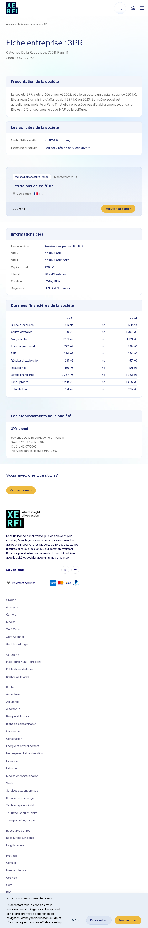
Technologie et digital (20, 805)
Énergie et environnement (22, 746)
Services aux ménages (20, 798)
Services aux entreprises (22, 790)
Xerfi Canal (13, 629)
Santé (9, 783)
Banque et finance (17, 716)
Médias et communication (22, 775)
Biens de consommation (21, 723)
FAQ (8, 892)
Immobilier (12, 761)
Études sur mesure (18, 676)
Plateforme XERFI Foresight (22, 661)
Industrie (11, 768)
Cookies (11, 877)
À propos (12, 607)
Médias (10, 621)
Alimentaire (13, 694)
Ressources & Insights (20, 837)
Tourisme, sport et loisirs (21, 812)
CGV (9, 885)
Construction (14, 738)
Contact (11, 862)
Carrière (11, 614)
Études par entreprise (29, 24)
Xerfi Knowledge (17, 644)
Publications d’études (19, 669)
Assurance (12, 701)
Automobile (13, 709)
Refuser (76, 920)
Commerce (13, 731)
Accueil (10, 24)
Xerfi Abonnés (15, 636)
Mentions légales (17, 870)
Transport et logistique (20, 820)
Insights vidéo (15, 845)
